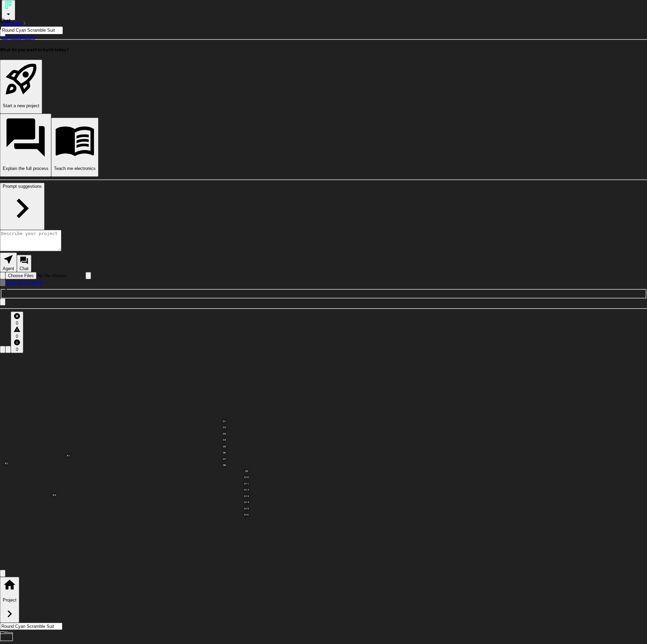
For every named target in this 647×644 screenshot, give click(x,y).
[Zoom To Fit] (2, 573)
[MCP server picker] (88, 275)
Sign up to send (23, 282)
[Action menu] (8, 10)
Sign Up (26, 37)
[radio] (8, 262)
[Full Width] (2, 301)
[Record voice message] (2, 282)
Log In (9, 37)
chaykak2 (13, 23)
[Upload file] (2, 275)
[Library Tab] (2, 349)
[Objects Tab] (8, 349)
